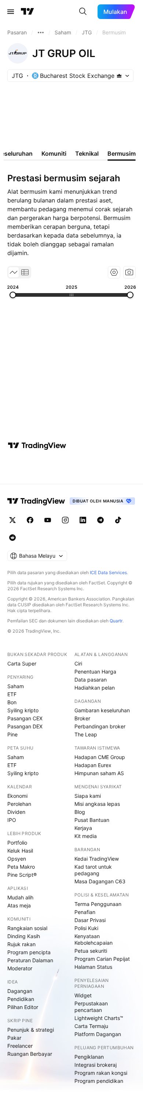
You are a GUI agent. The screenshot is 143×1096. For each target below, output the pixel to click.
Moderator (19, 968)
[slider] (13, 295)
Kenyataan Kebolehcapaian (93, 939)
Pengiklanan (89, 1057)
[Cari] (83, 11)
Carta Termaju (91, 1026)
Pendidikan (20, 999)
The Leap (85, 734)
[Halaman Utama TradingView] (27, 12)
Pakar (14, 1038)
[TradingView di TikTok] (118, 520)
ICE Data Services (108, 572)
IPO (11, 820)
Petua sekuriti (90, 951)
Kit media (85, 836)
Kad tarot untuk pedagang (93, 870)
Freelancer (20, 1046)
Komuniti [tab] (53, 153)
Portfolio (17, 842)
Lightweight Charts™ (98, 1018)
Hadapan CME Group (99, 757)
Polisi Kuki (86, 928)
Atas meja (19, 905)
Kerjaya (83, 828)
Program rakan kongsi (100, 1073)
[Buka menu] (10, 11)
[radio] (13, 272)
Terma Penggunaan (97, 904)
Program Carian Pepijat (102, 959)
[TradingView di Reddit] (12, 537)
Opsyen (16, 859)
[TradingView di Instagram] (65, 520)
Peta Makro (21, 867)
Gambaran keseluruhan (102, 710)
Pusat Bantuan (91, 820)
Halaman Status (93, 967)
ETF (11, 694)
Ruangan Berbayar (29, 1054)
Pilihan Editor (22, 1007)
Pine (12, 734)
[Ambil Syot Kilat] (129, 272)
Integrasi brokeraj (95, 1065)
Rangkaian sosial (27, 928)
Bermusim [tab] (121, 153)
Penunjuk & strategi (30, 1030)
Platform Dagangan (97, 1034)
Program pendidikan (98, 1081)
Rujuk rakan (21, 944)
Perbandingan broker (99, 726)
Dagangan (19, 991)
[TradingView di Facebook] (30, 520)
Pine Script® (22, 875)
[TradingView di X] (12, 520)
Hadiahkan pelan (94, 687)
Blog (79, 812)
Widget (83, 995)
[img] (119, 75)
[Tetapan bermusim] (114, 272)
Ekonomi (17, 796)
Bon (11, 702)
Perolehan (19, 804)
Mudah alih (20, 897)
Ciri (78, 663)
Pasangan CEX (25, 718)
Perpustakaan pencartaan (91, 1006)
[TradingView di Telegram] (100, 520)
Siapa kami (87, 796)
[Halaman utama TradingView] (36, 501)
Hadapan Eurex (92, 765)
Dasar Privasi (90, 920)
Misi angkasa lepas (97, 804)
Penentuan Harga (95, 671)
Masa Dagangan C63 (99, 881)
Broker (82, 718)
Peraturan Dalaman (30, 960)
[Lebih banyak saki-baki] (40, 32)
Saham (15, 686)
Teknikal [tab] (87, 153)
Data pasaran (90, 679)
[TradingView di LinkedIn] (83, 520)
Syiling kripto (22, 710)
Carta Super (21, 663)
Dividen (16, 812)
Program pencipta (29, 952)
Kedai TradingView (96, 859)
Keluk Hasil (20, 850)
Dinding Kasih (23, 936)
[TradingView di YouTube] (48, 520)
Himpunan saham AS (99, 773)
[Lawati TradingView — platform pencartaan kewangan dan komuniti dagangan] (37, 445)
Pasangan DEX (25, 726)
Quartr (116, 620)
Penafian (84, 912)
